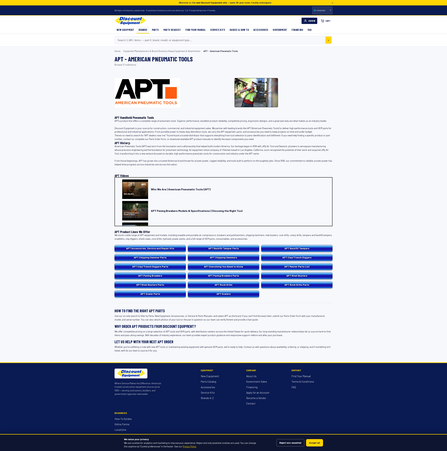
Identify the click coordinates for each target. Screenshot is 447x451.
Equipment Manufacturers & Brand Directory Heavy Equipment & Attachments (161, 51)
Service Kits (217, 29)
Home (117, 51)
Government (280, 29)
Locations (120, 429)
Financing (297, 29)
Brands (143, 29)
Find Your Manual (195, 29)
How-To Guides (123, 418)
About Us (251, 376)
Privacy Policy (189, 446)
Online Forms (122, 424)
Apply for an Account (257, 392)
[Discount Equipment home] (130, 21)
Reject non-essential (290, 442)
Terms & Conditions (302, 381)
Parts (155, 29)
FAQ (310, 29)
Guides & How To (239, 29)
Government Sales (256, 381)
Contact (250, 403)
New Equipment (125, 29)
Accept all (314, 442)
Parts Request (172, 29)
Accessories (260, 29)
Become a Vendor (256, 398)
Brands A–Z (207, 398)
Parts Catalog (208, 381)
